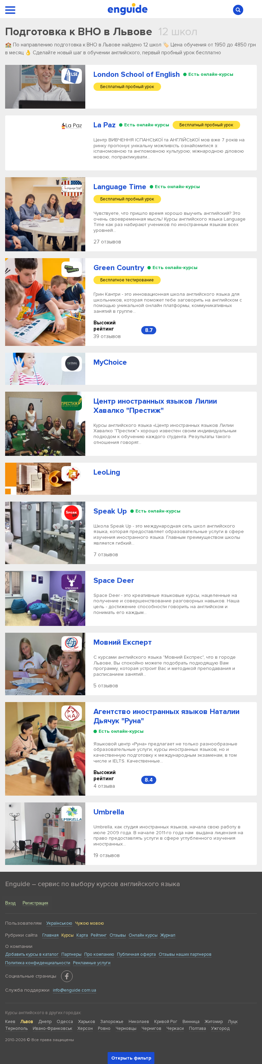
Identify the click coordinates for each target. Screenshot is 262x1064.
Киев (10, 1021)
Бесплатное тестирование (127, 280)
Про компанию (99, 954)
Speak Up (110, 511)
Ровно (104, 1028)
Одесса (65, 1021)
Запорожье (111, 1021)
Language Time (119, 187)
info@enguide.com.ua (74, 990)
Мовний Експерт (122, 642)
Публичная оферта (136, 954)
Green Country (118, 267)
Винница (191, 1021)
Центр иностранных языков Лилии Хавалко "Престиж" (155, 406)
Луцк (233, 1021)
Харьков (86, 1021)
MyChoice (110, 362)
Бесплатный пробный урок (127, 86)
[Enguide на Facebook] (67, 976)
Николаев (139, 1021)
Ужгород (220, 1028)
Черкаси (175, 1028)
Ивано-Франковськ (52, 1028)
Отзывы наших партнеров (185, 954)
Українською (59, 923)
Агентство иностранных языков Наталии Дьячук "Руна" (166, 716)
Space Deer (113, 580)
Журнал (167, 935)
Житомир (214, 1021)
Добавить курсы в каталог (32, 954)
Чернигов (151, 1028)
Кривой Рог (165, 1021)
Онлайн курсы (143, 935)
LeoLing (106, 472)
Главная (50, 935)
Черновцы (126, 1028)
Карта (82, 935)
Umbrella (108, 812)
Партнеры (71, 954)
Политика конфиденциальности (37, 963)
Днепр (45, 1021)
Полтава (197, 1028)
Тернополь (16, 1028)
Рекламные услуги (92, 963)
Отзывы (118, 935)
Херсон (85, 1028)
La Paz (104, 125)
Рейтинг (99, 935)
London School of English (136, 74)
